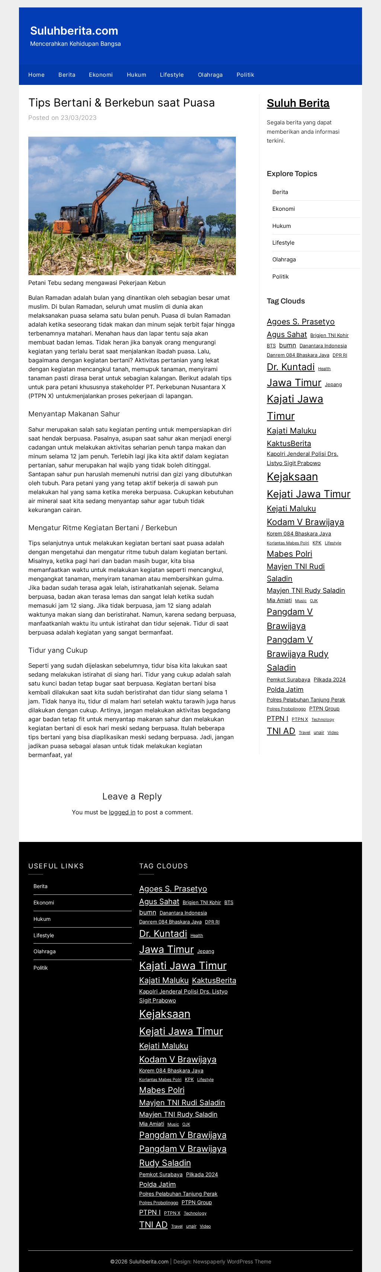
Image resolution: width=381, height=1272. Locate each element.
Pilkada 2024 (330, 680)
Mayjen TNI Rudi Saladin (296, 572)
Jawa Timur (294, 382)
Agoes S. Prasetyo (301, 321)
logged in (122, 812)
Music (301, 600)
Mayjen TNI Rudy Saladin (306, 590)
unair (319, 732)
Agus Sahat (287, 334)
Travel (304, 732)
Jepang (333, 384)
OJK (314, 600)
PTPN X (300, 719)
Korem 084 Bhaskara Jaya (299, 534)
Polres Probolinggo (286, 709)
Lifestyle (172, 74)
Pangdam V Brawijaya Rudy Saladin (298, 654)
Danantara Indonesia (323, 346)
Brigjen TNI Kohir (329, 335)
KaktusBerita (289, 443)
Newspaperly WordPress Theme (232, 1261)
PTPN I (277, 718)
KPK (317, 543)
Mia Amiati (279, 600)
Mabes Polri (289, 554)
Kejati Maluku (291, 508)
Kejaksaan (292, 476)
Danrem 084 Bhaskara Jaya (298, 355)
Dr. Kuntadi (291, 366)
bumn (287, 345)
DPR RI (340, 355)
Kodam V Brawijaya (305, 521)
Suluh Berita (298, 103)
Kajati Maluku (291, 430)
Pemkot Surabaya (288, 679)
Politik (245, 74)
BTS (271, 346)
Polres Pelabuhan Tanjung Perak (306, 699)
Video (333, 732)
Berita (66, 74)
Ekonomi (101, 74)
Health (324, 368)
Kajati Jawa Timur (295, 407)
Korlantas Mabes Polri (288, 543)
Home (36, 74)
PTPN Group (324, 709)
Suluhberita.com (74, 30)
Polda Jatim (285, 689)
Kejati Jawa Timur (308, 493)
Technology (322, 719)
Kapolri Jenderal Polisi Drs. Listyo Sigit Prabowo (302, 458)
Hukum (137, 74)
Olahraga (210, 74)
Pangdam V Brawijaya (290, 618)
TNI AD (281, 731)
